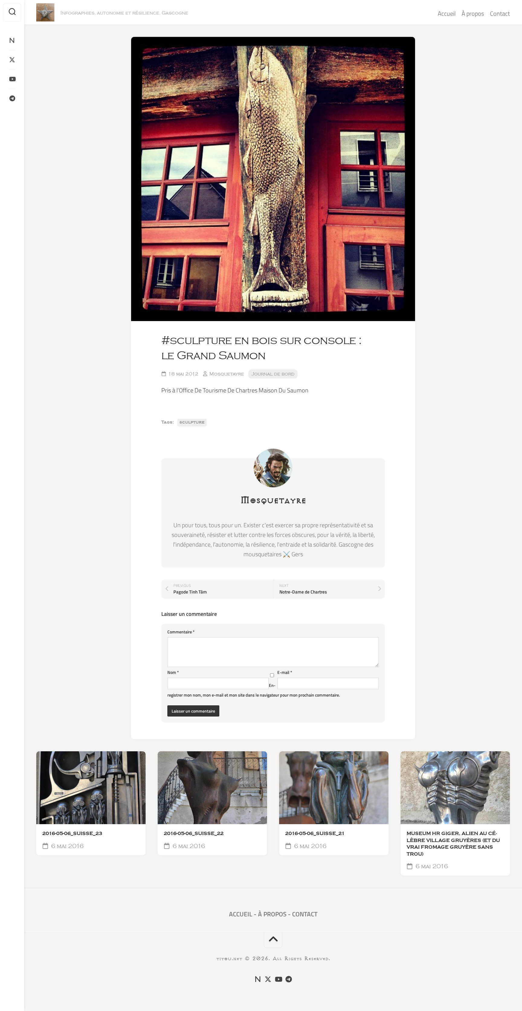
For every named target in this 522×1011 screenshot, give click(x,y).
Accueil (447, 13)
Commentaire (181, 632)
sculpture (192, 422)
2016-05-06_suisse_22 (194, 833)
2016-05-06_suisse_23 (72, 833)
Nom (173, 672)
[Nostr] (12, 40)
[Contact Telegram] (12, 98)
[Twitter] (12, 59)
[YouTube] (12, 79)
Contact (500, 13)
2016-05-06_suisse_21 (315, 833)
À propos (473, 13)
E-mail (284, 672)
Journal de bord (273, 374)
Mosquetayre (226, 374)
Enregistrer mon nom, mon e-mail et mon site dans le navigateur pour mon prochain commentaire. (253, 690)
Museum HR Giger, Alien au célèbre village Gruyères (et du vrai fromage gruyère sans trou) (453, 844)
